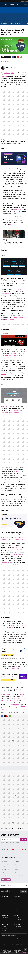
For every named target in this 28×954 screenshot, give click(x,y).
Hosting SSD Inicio (19, 289)
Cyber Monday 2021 (8, 73)
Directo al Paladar (5, 917)
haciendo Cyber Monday (17, 280)
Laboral (16, 869)
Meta (23, 23)
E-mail (21, 57)
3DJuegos (16, 898)
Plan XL (3, 374)
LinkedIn (25, 849)
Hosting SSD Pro (6, 293)
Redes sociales (5, 869)
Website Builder (5, 539)
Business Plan (5, 562)
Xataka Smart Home (6, 905)
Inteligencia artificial (6, 864)
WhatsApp (4, 875)
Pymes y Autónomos (19, 928)
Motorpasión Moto (18, 919)
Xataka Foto (4, 700)
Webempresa (7, 349)
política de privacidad (20, 842)
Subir (22, 891)
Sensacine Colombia (18, 942)
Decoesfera (4, 928)
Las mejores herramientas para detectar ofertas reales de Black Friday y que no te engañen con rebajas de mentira (13, 242)
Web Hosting (15, 539)
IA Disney (20, 828)
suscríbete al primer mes (17, 625)
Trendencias (4, 926)
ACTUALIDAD (4, 4)
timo (3, 872)
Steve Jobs (17, 23)
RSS (19, 849)
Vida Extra (12, 700)
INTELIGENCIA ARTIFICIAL (16, 4)
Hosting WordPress (18, 353)
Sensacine (16, 908)
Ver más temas (6, 879)
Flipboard (18, 57)
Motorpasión (17, 917)
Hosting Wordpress (6, 412)
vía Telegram (5, 709)
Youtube (13, 849)
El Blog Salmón (17, 926)
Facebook (13, 57)
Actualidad (9, 712)
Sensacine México (18, 940)
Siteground (4, 406)
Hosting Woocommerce (18, 355)
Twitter (15, 57)
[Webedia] (24, 1)
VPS (22, 539)
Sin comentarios (7, 56)
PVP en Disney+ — (8, 655)
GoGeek (23, 499)
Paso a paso (4, 861)
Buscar (26, 885)
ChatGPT (5, 23)
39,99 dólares (17, 209)
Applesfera (4, 702)
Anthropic (11, 23)
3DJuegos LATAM (18, 938)
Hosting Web (5, 357)
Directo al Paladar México (7, 944)
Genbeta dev (17, 866)
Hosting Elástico (6, 355)
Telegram (9, 693)
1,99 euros (9, 627)
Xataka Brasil (4, 940)
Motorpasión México (19, 944)
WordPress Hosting (18, 537)
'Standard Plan (16, 554)
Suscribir (23, 839)
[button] (10, 67)
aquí (25, 183)
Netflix (16, 872)
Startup (18, 471)
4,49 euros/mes (16, 668)
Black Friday (17, 712)
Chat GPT (14, 828)
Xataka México (5, 938)
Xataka (23, 698)
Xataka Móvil (17, 698)
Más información (22, 952)
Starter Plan (15, 547)
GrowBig (7, 483)
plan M (12, 366)
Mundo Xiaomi (5, 907)
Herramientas (17, 864)
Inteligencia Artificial (19, 875)
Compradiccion (5, 930)
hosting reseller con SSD (12, 319)
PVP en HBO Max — (8, 679)
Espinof (17, 700)
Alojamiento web (18, 410)
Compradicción (14, 704)
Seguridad (4, 866)
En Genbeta (5, 239)
